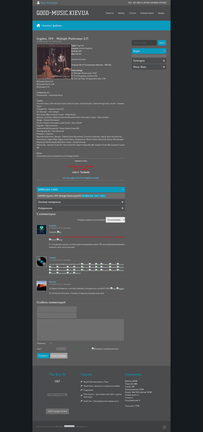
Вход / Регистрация (49, 3)
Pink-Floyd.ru (89, 394)
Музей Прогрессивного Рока (96, 382)
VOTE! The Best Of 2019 (57, 411)
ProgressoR (88, 390)
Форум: (128, 392)
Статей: (128, 386)
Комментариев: (131, 389)
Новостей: (129, 384)
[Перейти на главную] (38, 25)
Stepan (46, 41)
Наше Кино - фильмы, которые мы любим (102, 386)
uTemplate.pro (81, 426)
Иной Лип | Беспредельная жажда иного (101, 401)
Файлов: (128, 381)
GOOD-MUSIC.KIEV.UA (63, 13)
